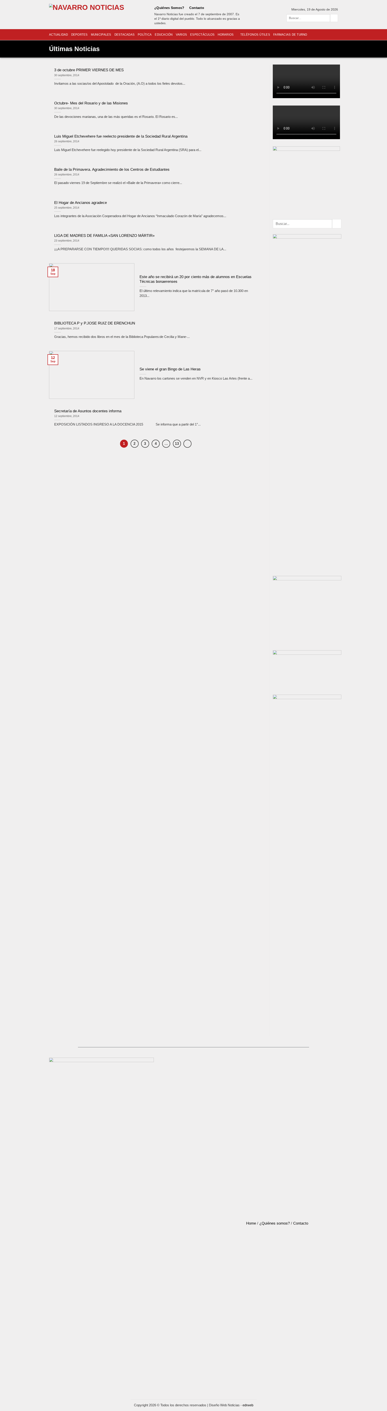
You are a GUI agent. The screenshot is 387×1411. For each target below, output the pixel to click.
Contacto (196, 8)
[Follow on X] (222, 8)
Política (145, 34)
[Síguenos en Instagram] (216, 8)
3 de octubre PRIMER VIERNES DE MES (89, 70)
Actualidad (58, 34)
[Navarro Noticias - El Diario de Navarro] (96, 14)
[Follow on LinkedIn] (228, 8)
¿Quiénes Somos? (169, 8)
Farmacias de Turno (290, 34)
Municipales (101, 34)
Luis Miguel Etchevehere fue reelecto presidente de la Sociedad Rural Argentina (120, 136)
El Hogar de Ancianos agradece (80, 203)
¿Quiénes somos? (274, 1223)
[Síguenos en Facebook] (209, 8)
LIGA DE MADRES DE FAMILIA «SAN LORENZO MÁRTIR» (104, 235)
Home (251, 1223)
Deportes (79, 34)
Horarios (226, 34)
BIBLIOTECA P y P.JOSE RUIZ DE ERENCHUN (94, 323)
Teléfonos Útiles (255, 34)
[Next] (187, 444)
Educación (163, 34)
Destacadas (124, 34)
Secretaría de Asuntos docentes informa (87, 411)
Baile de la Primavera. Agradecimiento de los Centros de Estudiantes (112, 169)
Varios (181, 34)
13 (177, 443)
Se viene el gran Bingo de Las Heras (170, 369)
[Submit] (334, 18)
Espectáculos (202, 34)
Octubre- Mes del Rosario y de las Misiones (91, 103)
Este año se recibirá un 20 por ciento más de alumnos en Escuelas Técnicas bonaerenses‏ (196, 279)
